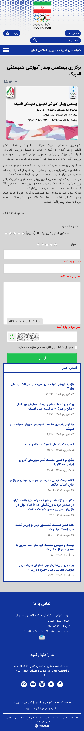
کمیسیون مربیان (22, 702)
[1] (38, 245)
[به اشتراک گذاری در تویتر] (10, 81)
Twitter (51, 684)
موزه (28, 708)
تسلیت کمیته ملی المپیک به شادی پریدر (48, 444)
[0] (6, 234)
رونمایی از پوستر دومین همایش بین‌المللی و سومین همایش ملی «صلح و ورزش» (46, 567)
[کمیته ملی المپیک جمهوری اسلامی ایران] (42, 15)
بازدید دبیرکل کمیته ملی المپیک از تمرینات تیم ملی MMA (42, 386)
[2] (43, 245)
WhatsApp (24, 684)
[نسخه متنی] (6, 81)
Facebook (60, 684)
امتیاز (74, 244)
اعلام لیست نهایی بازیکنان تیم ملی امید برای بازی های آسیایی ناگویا (42, 482)
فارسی (75, 33)
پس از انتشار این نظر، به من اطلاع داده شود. (45, 347)
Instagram (42, 684)
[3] (47, 245)
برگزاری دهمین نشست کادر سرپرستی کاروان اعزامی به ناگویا (46, 462)
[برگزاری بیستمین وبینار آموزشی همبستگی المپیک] (42, 114)
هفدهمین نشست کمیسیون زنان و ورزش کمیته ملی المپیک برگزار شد (44, 527)
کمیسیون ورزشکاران (44, 708)
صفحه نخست (63, 702)
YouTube (33, 684)
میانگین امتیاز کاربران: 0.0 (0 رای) (47, 233)
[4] (51, 245)
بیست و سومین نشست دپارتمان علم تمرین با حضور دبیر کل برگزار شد (45, 547)
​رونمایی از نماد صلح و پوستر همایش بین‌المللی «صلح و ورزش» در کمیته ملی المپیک (44, 406)
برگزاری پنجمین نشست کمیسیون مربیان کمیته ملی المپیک (42, 426)
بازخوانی (12, 335)
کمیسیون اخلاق (43, 702)
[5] (56, 245)
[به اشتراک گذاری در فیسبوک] (16, 81)
